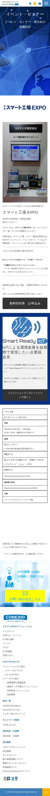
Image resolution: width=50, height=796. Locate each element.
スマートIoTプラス (14, 670)
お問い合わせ (40, 3)
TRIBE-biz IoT (9, 724)
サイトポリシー (10, 755)
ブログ (6, 647)
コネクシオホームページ (14, 747)
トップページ (9, 631)
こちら (21, 464)
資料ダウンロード (35, 3)
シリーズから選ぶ (11, 678)
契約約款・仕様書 (11, 735)
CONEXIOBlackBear (12, 705)
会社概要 (7, 751)
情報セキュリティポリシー (15, 763)
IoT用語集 (7, 651)
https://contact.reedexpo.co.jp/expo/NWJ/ (20, 488)
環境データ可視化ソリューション (22, 686)
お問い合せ (8, 655)
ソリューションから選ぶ (14, 666)
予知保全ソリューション (18, 690)
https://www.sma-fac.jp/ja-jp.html (17, 476)
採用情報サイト (10, 767)
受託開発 (11, 694)
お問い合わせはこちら (25, 599)
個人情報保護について (13, 759)
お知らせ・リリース (12, 635)
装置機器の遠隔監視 (16, 682)
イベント (7, 643)
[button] (46, 3)
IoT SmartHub (12, 674)
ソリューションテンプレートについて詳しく (25, 395)
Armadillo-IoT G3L (11, 709)
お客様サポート (30, 3)
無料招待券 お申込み (25, 303)
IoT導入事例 (8, 639)
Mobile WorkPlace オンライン (17, 771)
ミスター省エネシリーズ (14, 713)
